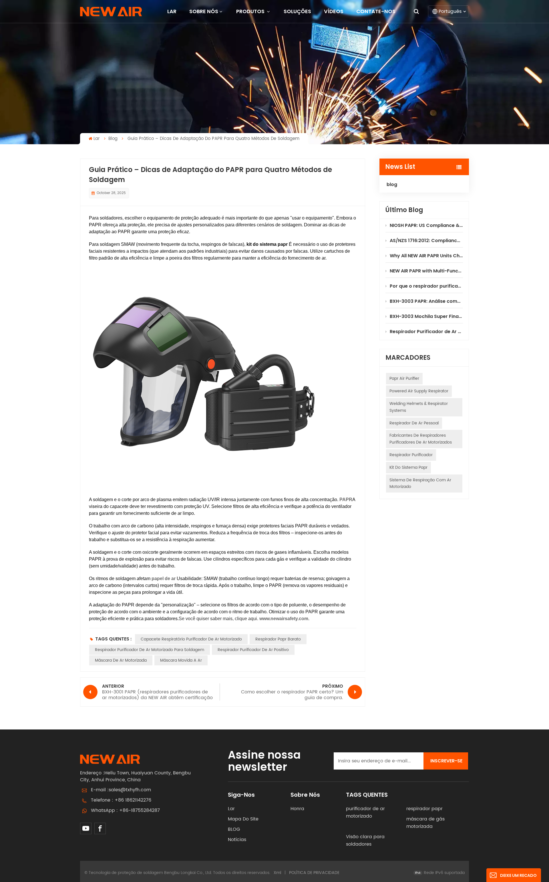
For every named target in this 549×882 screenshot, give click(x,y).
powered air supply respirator (418, 391)
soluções (297, 11)
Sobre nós (203, 11)
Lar (171, 11)
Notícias (237, 839)
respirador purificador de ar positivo (253, 649)
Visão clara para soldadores (365, 840)
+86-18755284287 (139, 810)
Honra (297, 808)
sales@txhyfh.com (130, 790)
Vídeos (333, 11)
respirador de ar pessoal (414, 423)
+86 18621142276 (133, 800)
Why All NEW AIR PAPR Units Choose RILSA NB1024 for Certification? (426, 255)
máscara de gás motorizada (425, 822)
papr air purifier (404, 378)
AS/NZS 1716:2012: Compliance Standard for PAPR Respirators (426, 240)
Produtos (251, 11)
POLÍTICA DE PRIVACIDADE (314, 872)
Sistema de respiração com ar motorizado (420, 483)
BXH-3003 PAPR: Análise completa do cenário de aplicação (426, 301)
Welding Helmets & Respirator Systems (418, 407)
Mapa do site (243, 819)
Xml (277, 872)
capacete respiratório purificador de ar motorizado (191, 639)
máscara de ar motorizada (121, 660)
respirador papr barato (278, 639)
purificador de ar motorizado (365, 812)
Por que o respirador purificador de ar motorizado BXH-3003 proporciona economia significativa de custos (426, 286)
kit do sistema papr (408, 467)
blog (113, 138)
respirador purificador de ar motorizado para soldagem (149, 649)
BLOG (234, 829)
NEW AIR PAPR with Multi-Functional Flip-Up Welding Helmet (426, 271)
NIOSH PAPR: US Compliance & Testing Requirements (426, 225)
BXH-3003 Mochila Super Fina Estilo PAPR (426, 316)
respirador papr (424, 808)
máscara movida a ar (181, 660)
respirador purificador (411, 455)
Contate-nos (375, 11)
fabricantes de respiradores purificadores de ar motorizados (420, 439)
